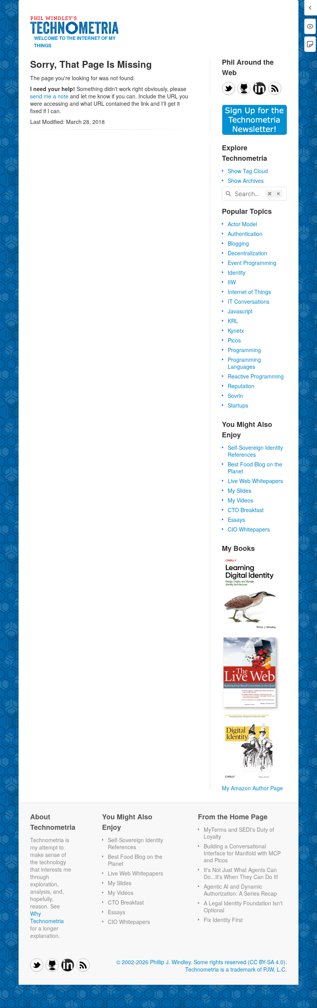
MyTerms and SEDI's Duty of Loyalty (239, 833)
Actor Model (242, 224)
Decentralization (247, 253)
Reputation (241, 386)
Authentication (245, 233)
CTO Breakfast (246, 510)
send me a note (49, 96)
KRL (233, 321)
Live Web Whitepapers (255, 481)
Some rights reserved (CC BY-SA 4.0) (239, 962)
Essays (236, 519)
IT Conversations (248, 301)
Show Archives (246, 180)
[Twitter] (228, 88)
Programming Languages (244, 363)
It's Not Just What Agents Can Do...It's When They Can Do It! (241, 873)
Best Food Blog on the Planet (255, 467)
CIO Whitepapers (249, 529)
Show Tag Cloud (248, 171)
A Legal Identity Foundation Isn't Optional (243, 906)
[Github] (244, 88)
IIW (232, 282)
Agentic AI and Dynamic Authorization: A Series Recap (240, 889)
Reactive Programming (256, 376)
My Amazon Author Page (252, 788)
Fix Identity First (223, 920)
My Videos (240, 500)
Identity (236, 272)
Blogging (238, 243)
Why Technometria (47, 917)
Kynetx (236, 330)
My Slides (239, 490)
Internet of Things (249, 292)
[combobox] (254, 194)
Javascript (240, 311)
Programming (244, 350)
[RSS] (274, 88)
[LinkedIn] (259, 88)
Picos (234, 340)
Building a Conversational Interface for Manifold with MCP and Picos (242, 853)
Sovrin (235, 395)
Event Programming (252, 263)
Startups (238, 405)
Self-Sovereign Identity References (255, 451)
